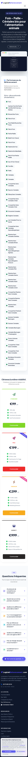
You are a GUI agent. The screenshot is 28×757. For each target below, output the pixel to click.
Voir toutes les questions (14, 659)
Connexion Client (7, 704)
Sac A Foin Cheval (13, 162)
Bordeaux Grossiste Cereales (14, 358)
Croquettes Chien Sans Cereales (13, 345)
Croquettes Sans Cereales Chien (13, 199)
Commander (14, 425)
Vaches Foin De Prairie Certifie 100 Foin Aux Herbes (15, 108)
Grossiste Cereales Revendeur (14, 364)
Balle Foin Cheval (13, 138)
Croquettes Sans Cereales (13, 184)
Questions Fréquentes (7, 716)
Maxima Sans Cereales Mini (12, 268)
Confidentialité (5, 736)
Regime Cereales (13, 215)
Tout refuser (5, 754)
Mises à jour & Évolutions (8, 721)
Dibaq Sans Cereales (14, 194)
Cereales (11, 179)
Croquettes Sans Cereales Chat (13, 206)
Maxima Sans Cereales (12, 305)
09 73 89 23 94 (7, 684)
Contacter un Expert (7, 719)
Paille (9, 170)
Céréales (11, 175)
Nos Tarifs (4, 697)
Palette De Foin (13, 147)
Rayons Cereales (13, 190)
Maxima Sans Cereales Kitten (13, 241)
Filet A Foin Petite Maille (13, 156)
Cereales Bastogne (14, 328)
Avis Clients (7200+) (6, 714)
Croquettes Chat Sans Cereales (13, 352)
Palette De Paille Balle (14, 151)
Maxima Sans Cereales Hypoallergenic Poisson (13, 259)
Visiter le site (13, 46)
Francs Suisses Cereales (12, 339)
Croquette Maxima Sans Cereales (14, 299)
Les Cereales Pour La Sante (14, 221)
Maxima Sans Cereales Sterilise (13, 235)
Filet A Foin (11, 118)
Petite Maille (12, 133)
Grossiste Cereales (14, 211)
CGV (2, 733)
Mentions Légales (6, 731)
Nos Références (5, 702)
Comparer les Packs (6, 699)
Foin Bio (10, 166)
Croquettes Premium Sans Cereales (14, 312)
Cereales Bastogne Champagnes (14, 333)
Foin (9, 101)
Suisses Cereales (13, 323)
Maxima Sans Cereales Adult (12, 280)
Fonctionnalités (5, 694)
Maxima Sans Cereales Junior (13, 287)
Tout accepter (7, 751)
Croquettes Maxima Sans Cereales (14, 293)
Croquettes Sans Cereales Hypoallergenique (13, 228)
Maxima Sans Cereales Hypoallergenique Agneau (13, 249)
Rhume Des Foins (13, 114)
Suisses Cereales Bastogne (13, 318)
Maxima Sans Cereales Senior (13, 274)
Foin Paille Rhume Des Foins (14, 124)
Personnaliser (22, 751)
